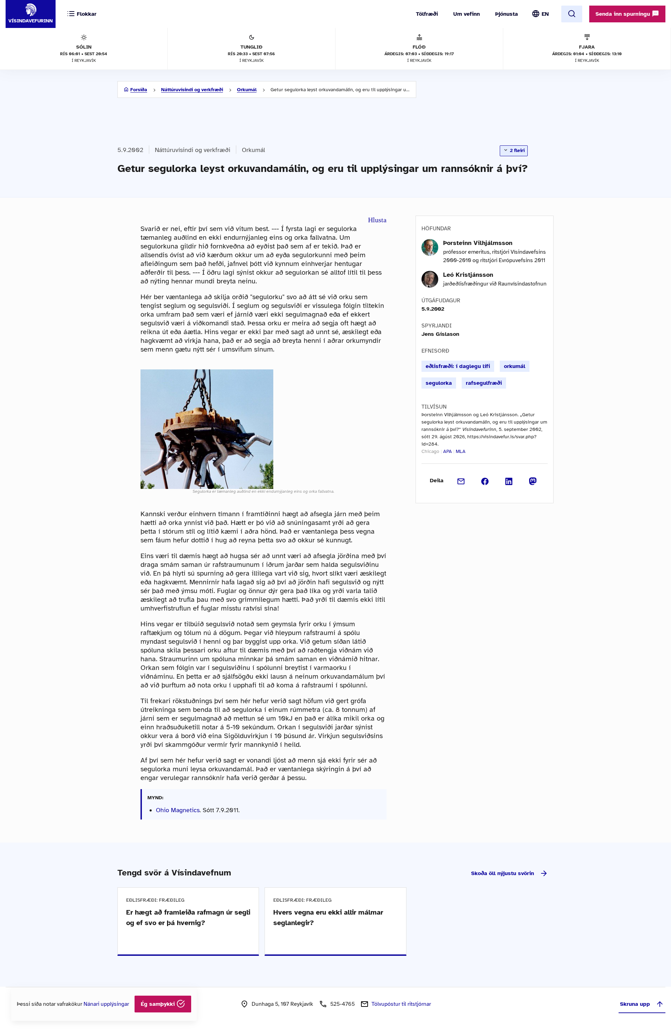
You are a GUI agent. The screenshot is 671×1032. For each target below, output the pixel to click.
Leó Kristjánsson (468, 275)
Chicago (430, 451)
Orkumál (247, 90)
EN (545, 13)
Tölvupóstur (401, 1004)
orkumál (514, 366)
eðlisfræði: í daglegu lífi (458, 366)
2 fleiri (516, 150)
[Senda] (461, 480)
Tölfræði (427, 13)
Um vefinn (466, 13)
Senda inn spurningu (624, 13)
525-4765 (342, 1004)
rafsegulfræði (484, 383)
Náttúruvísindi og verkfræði (192, 90)
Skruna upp (635, 1004)
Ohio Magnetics (178, 810)
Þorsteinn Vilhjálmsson (477, 243)
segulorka (439, 383)
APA (447, 451)
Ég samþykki (158, 1004)
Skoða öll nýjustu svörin (502, 873)
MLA (461, 451)
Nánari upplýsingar (106, 1004)
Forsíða (138, 90)
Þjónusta (506, 13)
